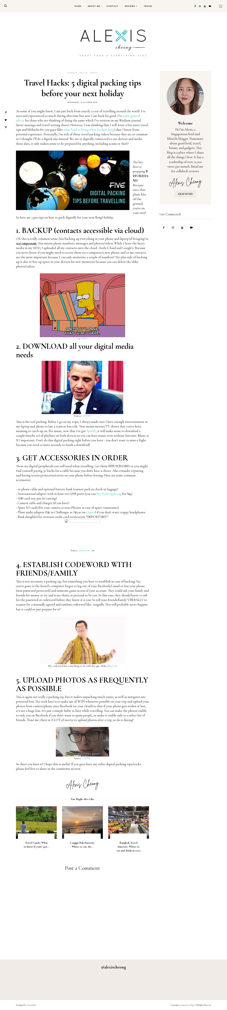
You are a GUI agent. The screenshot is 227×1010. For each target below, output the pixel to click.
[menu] (220, 6)
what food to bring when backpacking (88, 130)
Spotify (91, 431)
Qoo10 (90, 512)
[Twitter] (6, 120)
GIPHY (84, 338)
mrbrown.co (85, 550)
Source (112, 665)
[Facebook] (6, 112)
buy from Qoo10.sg (108, 494)
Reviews (130, 6)
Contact (112, 6)
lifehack (72, 72)
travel (94, 72)
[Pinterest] (6, 127)
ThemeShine (31, 1005)
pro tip (83, 72)
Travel (148, 6)
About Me (94, 6)
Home (78, 6)
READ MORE (185, 193)
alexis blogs (190, 1005)
